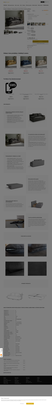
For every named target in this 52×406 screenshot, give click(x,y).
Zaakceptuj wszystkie (30, 403)
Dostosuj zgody (22, 403)
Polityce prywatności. (23, 400)
